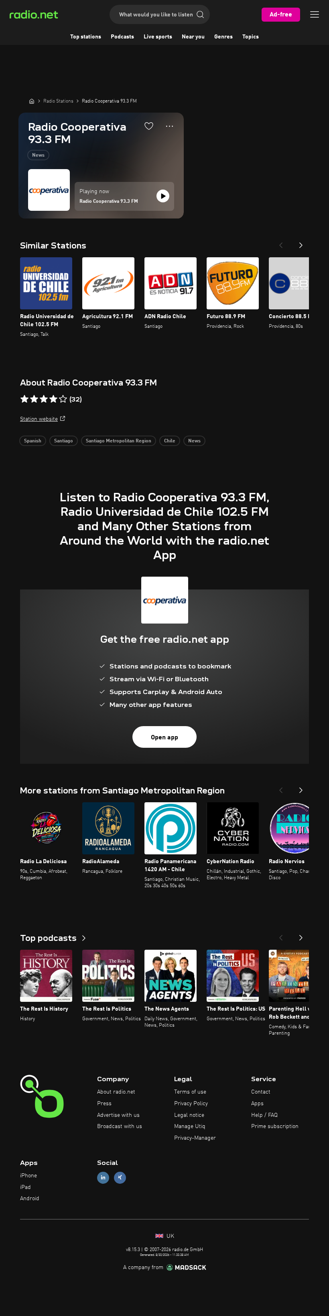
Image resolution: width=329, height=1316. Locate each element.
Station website (39, 419)
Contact (260, 1092)
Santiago (63, 441)
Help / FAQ (264, 1115)
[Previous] (281, 243)
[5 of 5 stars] (63, 399)
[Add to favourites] (148, 125)
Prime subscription (275, 1126)
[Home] (31, 101)
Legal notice (189, 1115)
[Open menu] (314, 14)
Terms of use (190, 1092)
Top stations (85, 37)
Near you (193, 37)
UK (169, 1236)
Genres (223, 37)
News (38, 155)
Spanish (32, 441)
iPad (25, 1187)
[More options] (169, 126)
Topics (250, 37)
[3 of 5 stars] (44, 399)
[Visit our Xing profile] (120, 1177)
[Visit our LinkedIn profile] (103, 1177)
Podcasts (122, 37)
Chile (169, 441)
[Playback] (162, 196)
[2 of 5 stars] (34, 399)
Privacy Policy (191, 1103)
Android (29, 1198)
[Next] (301, 243)
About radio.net (116, 1092)
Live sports (158, 37)
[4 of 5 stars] (53, 399)
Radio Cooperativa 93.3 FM (108, 201)
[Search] (200, 14)
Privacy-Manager (195, 1138)
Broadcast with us (119, 1126)
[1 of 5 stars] (24, 399)
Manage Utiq (189, 1126)
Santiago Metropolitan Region (118, 441)
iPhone (28, 1176)
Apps (257, 1103)
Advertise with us (118, 1115)
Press (104, 1103)
